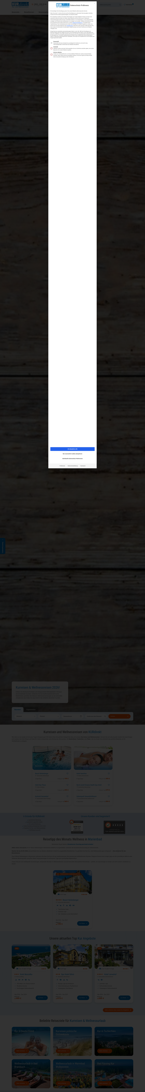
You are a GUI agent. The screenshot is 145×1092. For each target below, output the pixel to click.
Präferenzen (62, 465)
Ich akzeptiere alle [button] (72, 449)
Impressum (83, 465)
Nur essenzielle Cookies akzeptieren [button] (72, 453)
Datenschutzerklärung (77, 22)
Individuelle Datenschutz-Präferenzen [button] (72, 458)
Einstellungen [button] (70, 25)
